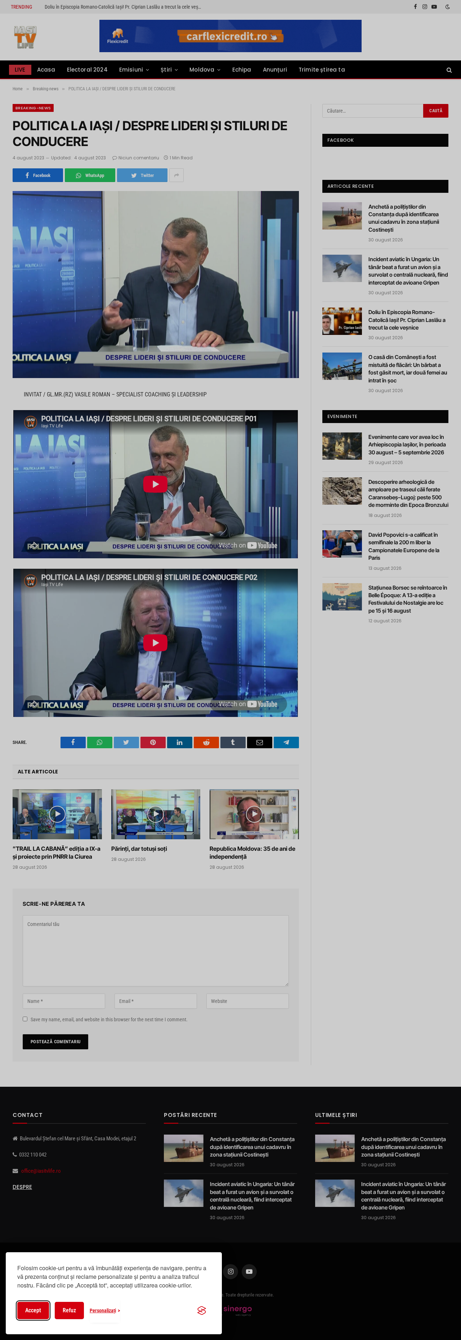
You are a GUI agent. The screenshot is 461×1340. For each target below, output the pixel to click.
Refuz (69, 1310)
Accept (33, 1310)
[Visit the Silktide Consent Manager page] (201, 1310)
